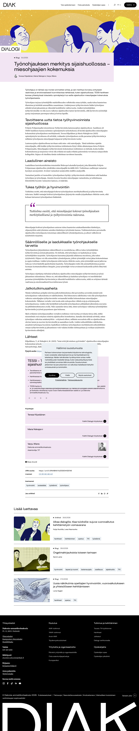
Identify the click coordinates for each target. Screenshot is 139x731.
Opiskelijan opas (98, 5)
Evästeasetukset (44, 695)
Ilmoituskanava (89, 695)
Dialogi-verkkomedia (102, 640)
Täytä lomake (7, 673)
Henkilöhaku (7, 642)
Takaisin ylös (127, 696)
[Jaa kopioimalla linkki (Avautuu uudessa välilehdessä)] (107, 493)
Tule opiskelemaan (68, 5)
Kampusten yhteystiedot (12, 639)
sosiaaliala (42, 485)
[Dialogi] (10, 49)
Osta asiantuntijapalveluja (59, 656)
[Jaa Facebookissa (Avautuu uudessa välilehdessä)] (99, 493)
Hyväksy (52, 375)
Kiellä (67, 375)
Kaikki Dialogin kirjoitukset (92, 421)
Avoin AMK (53, 636)
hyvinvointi (30, 485)
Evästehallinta (61, 380)
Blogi (18, 58)
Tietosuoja (58, 695)
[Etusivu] (9, 4)
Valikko (129, 5)
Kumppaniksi (54, 660)
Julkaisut (97, 636)
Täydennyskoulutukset (57, 640)
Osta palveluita (84, 5)
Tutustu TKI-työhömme (102, 628)
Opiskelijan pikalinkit (102, 656)
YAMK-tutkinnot (55, 632)
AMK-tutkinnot (54, 628)
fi (118, 5)
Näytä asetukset (84, 375)
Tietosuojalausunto (75, 380)
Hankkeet (97, 632)
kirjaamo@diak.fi (9, 665)
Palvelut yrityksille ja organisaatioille (63, 652)
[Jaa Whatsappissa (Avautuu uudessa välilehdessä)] (104, 493)
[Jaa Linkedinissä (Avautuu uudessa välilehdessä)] (102, 493)
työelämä (53, 485)
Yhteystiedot (7, 636)
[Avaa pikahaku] (114, 5)
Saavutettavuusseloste (72, 695)
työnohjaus (64, 485)
